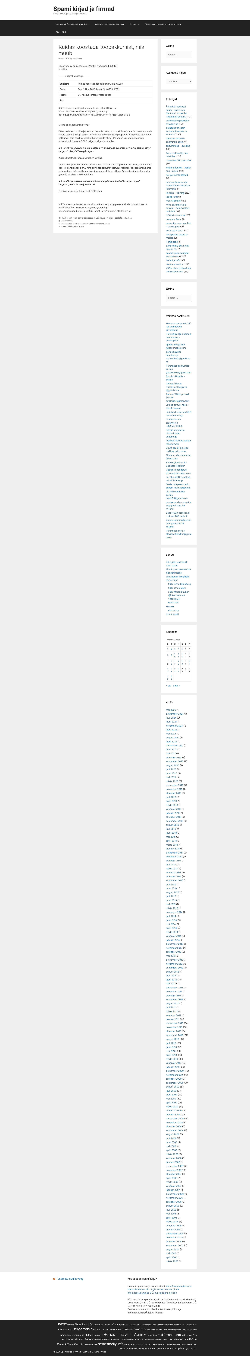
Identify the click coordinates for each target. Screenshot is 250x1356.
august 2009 (172, 1086)
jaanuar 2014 (173, 940)
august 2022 (172, 737)
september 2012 (174, 967)
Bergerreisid (83, 1329)
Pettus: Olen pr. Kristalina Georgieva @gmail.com (176, 387)
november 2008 (174, 1122)
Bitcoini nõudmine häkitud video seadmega (175, 433)
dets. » (176, 685)
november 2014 (174, 912)
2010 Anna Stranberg (179, 584)
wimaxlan (134, 1348)
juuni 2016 (171, 888)
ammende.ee (121, 1324)
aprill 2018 (171, 840)
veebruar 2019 (173, 809)
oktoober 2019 (173, 793)
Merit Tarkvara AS (105, 1339)
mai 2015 (171, 904)
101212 (62, 1324)
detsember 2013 (174, 944)
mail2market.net (169, 1335)
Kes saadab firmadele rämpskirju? (71, 24)
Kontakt (133, 24)
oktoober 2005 (174, 1241)
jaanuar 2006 (173, 1229)
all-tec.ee (98, 1324)
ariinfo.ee (177, 1325)
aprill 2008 (171, 1150)
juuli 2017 (171, 864)
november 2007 (174, 1170)
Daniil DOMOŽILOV (137, 1329)
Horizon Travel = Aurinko (125, 1334)
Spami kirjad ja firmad (84, 8)
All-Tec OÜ (109, 1324)
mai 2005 (171, 1253)
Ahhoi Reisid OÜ (84, 1324)
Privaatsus (173, 610)
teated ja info (173, 260)
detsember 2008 (175, 1118)
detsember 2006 (175, 1194)
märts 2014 (172, 932)
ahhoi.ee (70, 1325)
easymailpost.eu (174, 1330)
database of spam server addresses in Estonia (81, 218)
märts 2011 (172, 1011)
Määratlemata (173, 200)
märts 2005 (172, 1261)
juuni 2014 (171, 920)
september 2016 (174, 880)
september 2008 (174, 1130)
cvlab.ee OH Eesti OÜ (116, 1329)
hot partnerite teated (177, 175)
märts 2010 (172, 1059)
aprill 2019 (171, 801)
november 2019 (174, 789)
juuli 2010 (171, 1043)
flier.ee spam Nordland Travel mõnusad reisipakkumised (85, 223)
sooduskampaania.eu (134, 1344)
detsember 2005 (175, 1233)
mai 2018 (171, 837)
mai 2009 (171, 1098)
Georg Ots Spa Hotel (189, 1330)
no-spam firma (173, 219)
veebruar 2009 (174, 1110)
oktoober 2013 (173, 952)
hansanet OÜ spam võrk (178, 160)
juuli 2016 (171, 884)
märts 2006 (172, 1221)
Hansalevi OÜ (98, 1335)
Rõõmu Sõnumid (74, 1344)
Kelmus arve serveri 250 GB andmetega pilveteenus (178, 326)
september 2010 (174, 1035)
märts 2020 (172, 781)
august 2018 (172, 825)
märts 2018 (172, 844)
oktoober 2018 (173, 817)
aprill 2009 (171, 1102)
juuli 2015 (171, 896)
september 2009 (175, 1083)
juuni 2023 (171, 729)
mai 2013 (171, 956)
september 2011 (174, 999)
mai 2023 (171, 733)
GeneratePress (99, 1352)
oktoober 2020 (174, 757)
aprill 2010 (171, 1055)
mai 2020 (171, 777)
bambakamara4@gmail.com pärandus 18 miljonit (178, 523)
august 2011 (172, 1003)
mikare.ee (117, 1340)
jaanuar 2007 (173, 1190)
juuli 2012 (171, 975)
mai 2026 (171, 710)
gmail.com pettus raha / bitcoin (76, 1335)
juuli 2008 (171, 1138)
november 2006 (174, 1198)
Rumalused (172, 242)
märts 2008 (172, 1154)
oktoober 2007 (174, 1174)
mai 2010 (171, 1051)
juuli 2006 (171, 1209)
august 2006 (172, 1205)
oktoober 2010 (173, 1031)
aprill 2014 (171, 928)
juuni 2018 (171, 832)
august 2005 (172, 1249)
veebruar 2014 (173, 936)
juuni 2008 (171, 1142)
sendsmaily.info (111, 1344)
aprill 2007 (171, 1178)
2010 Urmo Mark (177, 588)
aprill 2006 (171, 1217)
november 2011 (174, 991)
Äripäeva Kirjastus (191, 1349)
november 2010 (174, 1027)
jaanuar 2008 (173, 1162)
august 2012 (172, 971)
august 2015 (172, 892)
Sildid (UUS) (61, 32)
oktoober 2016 (173, 876)
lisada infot (172, 197)
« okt (168, 685)
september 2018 (174, 821)
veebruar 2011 (173, 1015)
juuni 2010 (171, 1047)
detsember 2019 (174, 785)
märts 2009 (172, 1106)
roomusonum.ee (178, 1339)
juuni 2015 (171, 900)
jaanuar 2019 (173, 813)
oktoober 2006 (174, 1202)
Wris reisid (144, 1349)
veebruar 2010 (173, 1063)
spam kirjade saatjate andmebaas (118, 218)
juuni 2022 (171, 741)
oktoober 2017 (173, 860)
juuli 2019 (171, 797)
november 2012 (174, 963)
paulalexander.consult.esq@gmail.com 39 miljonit (178, 505)
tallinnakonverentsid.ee (175, 1345)
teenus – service (174, 264)
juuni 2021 (171, 749)
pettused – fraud (174, 230)
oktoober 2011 (173, 995)
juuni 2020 (171, 773)
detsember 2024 (175, 713)
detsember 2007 (175, 1166)
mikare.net (126, 1339)
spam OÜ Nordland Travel (72, 226)
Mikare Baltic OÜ (139, 1339)
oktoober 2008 (174, 1126)
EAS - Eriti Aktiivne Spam (157, 1330)
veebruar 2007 (174, 1186)
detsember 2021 (174, 745)
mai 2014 (171, 924)
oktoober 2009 (174, 1078)
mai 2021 (171, 753)
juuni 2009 (171, 1094)
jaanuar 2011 (172, 1019)
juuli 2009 (171, 1090)
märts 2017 (172, 868)
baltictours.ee (192, 1325)
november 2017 (174, 856)
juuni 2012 (171, 979)
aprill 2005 (171, 1257)
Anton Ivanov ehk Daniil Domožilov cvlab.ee (155, 1325)
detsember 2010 (174, 1023)
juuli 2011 (171, 1007)
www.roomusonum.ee (161, 1348)
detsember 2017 (174, 852)
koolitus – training (175, 192)
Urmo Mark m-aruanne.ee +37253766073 (174, 422)
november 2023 (174, 725)
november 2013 (174, 948)
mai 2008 (171, 1146)
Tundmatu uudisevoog (69, 1278)
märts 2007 (172, 1182)
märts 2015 (172, 908)
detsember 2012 (174, 959)
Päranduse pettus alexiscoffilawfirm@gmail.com (178, 534)
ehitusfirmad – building (178, 146)
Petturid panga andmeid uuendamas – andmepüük (178, 337)
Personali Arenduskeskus (157, 1340)
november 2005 (174, 1237)
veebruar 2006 (174, 1225)
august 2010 (172, 1039)
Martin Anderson (86, 1339)
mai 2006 (171, 1213)
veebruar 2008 (174, 1158)
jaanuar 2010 (173, 1067)
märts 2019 (172, 805)
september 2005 (174, 1245)
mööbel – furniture (175, 215)
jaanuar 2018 (173, 848)
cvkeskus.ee (66, 221)
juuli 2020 (171, 769)
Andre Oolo (132, 1325)
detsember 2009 (175, 1071)
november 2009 (174, 1075)
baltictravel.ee (65, 1329)
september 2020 (174, 761)
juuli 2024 (171, 718)
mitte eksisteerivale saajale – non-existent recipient (177, 208)
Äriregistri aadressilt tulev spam (109, 24)
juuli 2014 (171, 916)
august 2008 (172, 1134)
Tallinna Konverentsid (155, 1344)
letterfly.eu (152, 1335)
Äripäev (179, 1348)
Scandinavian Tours (91, 1345)
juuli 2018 (171, 829)
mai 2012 (171, 983)
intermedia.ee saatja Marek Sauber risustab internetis (178, 185)
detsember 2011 (174, 987)
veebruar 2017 (173, 872)
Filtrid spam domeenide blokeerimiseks (163, 24)
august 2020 (172, 765)
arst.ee (184, 1325)
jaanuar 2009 (173, 1114)
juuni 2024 (171, 721)
